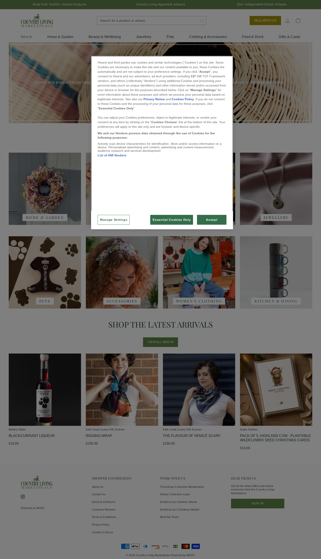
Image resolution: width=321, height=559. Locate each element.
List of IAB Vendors (112, 155)
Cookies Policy (183, 99)
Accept (211, 219)
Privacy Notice (154, 99)
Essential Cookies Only (172, 219)
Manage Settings (113, 219)
